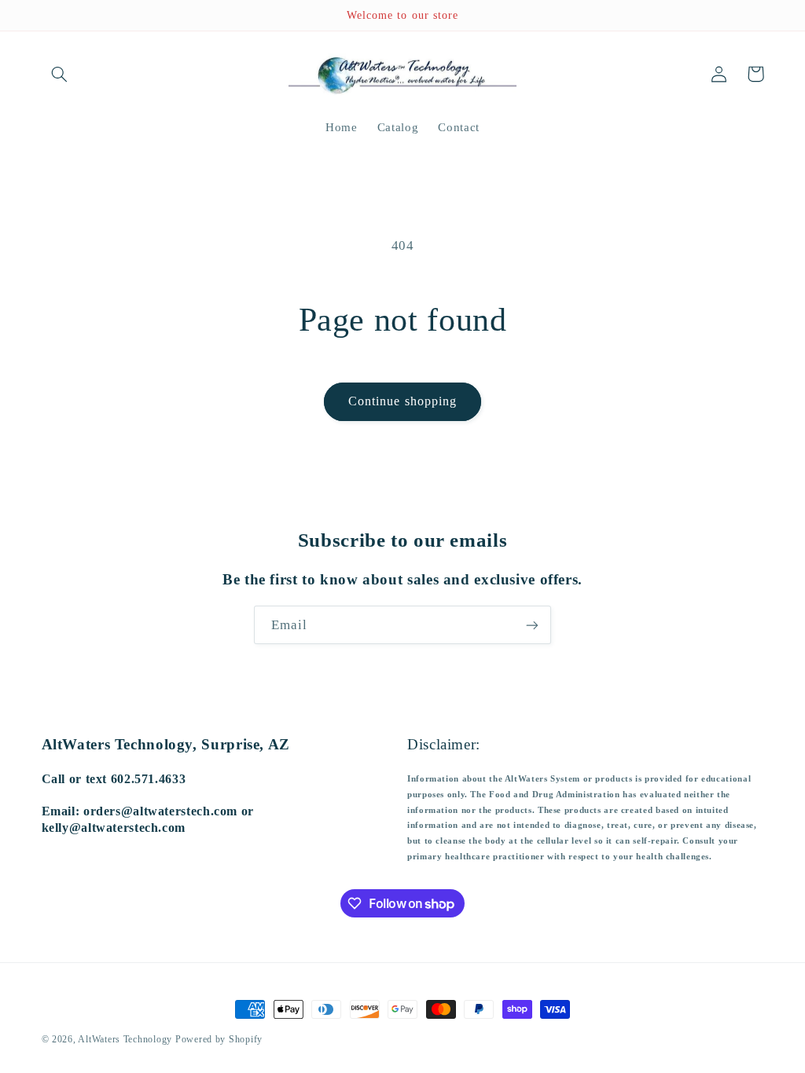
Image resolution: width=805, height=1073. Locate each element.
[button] (60, 74)
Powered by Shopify (219, 1039)
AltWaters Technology (125, 1039)
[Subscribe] (532, 625)
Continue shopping (402, 401)
